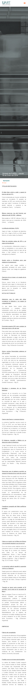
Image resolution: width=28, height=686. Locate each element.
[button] (24, 3)
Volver (4, 182)
